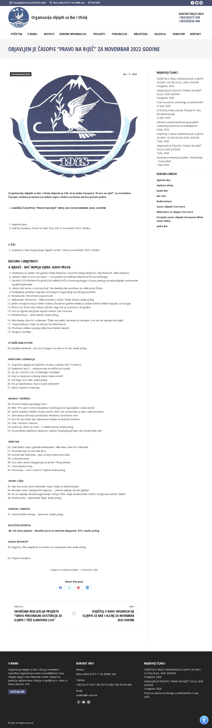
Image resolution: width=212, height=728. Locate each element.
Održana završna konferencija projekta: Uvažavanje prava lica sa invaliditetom (178, 124)
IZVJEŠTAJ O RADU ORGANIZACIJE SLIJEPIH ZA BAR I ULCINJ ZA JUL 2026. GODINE (180, 80)
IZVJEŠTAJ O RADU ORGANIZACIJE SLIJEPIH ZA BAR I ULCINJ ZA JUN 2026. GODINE (180, 135)
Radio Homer (164, 201)
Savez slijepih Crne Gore (171, 206)
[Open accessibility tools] (204, 720)
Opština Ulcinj (165, 185)
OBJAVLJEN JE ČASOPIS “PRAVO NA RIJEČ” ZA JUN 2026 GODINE (179, 147)
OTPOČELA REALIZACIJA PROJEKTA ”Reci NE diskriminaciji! (179, 112)
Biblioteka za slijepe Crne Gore (175, 211)
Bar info (161, 196)
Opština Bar (164, 180)
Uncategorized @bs (20, 74)
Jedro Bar (162, 226)
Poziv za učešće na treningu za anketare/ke (180, 102)
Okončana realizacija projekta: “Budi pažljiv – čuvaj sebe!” (180, 159)
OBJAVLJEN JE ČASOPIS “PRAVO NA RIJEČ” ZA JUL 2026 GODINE (179, 92)
